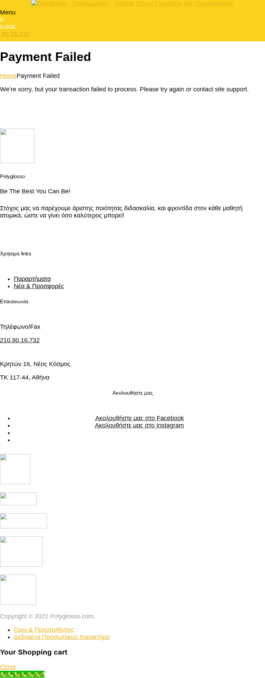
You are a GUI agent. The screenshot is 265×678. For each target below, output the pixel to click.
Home (8, 75)
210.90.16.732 (20, 340)
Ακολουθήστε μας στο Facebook (139, 418)
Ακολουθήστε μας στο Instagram (139, 425)
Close (8, 667)
